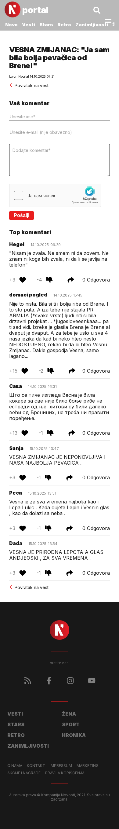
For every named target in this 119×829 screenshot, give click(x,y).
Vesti (28, 25)
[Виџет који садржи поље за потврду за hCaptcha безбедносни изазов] (55, 195)
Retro (64, 25)
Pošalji (21, 215)
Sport (71, 724)
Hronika (74, 735)
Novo (11, 25)
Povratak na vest (32, 85)
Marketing (88, 766)
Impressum (61, 766)
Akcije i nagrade (24, 773)
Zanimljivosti (91, 25)
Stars (46, 25)
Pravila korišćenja (65, 773)
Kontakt (36, 766)
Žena (69, 714)
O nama (14, 766)
